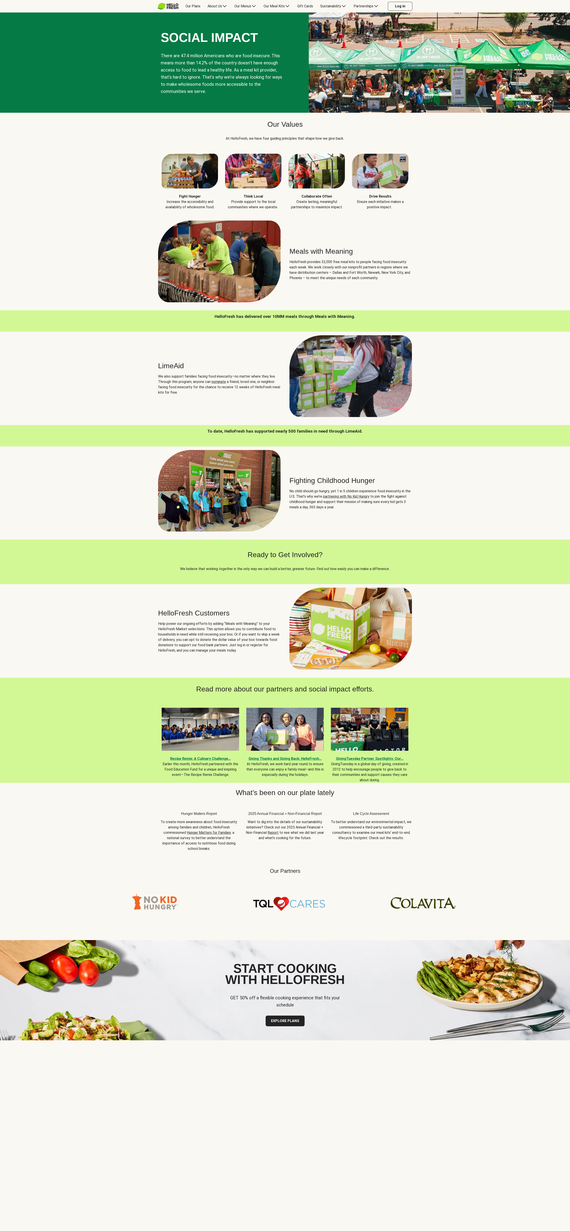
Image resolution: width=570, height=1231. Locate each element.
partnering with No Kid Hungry (346, 496)
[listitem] (190, 178)
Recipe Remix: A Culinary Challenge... (200, 759)
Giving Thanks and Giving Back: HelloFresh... (285, 759)
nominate (219, 382)
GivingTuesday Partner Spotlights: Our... (369, 759)
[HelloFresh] (168, 6)
